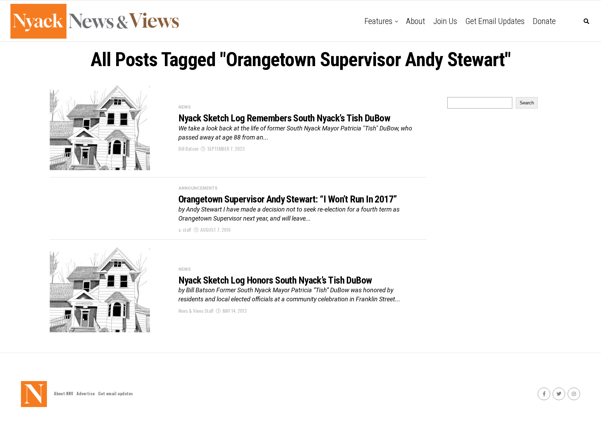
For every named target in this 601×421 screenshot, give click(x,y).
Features (378, 21)
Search (527, 102)
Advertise (86, 393)
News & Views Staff (196, 310)
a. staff (184, 229)
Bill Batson (188, 148)
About (415, 21)
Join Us (445, 21)
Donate (544, 21)
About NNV (63, 393)
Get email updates (494, 21)
